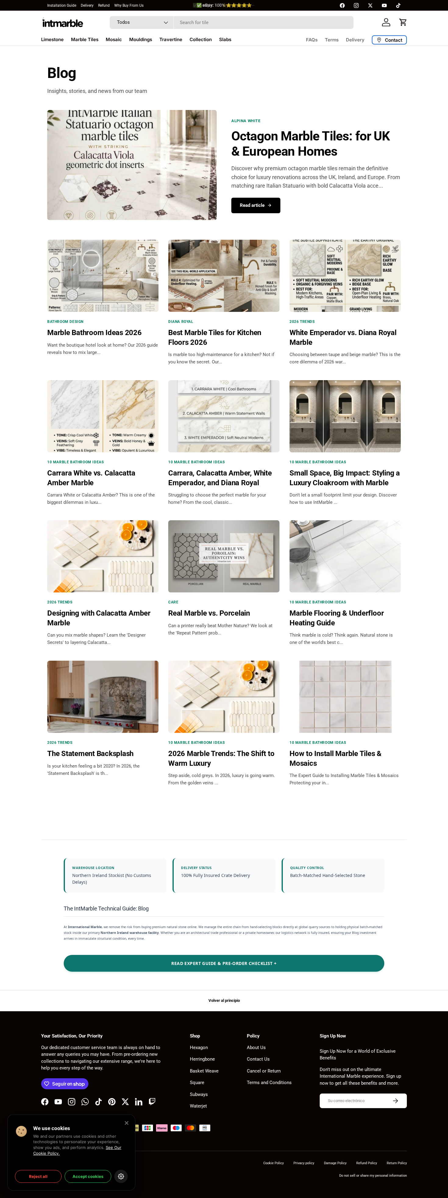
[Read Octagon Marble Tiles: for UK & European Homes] (132, 165)
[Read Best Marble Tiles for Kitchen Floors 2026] (223, 276)
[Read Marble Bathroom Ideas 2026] (102, 276)
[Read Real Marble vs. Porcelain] (223, 556)
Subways (199, 1094)
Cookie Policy (273, 1163)
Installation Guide (61, 5)
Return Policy (397, 1163)
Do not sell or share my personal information (373, 1176)
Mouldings (140, 39)
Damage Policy (335, 1163)
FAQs (312, 40)
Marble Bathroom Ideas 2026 (94, 332)
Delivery (87, 5)
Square (197, 1082)
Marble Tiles (84, 39)
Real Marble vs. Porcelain (209, 613)
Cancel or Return (264, 1071)
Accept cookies (88, 1176)
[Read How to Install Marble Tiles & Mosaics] (345, 697)
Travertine (170, 39)
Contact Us (258, 1059)
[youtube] (384, 5)
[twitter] (370, 5)
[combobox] (232, 22)
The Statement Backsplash (90, 754)
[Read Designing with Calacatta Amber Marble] (102, 556)
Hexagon (199, 1047)
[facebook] (342, 5)
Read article (252, 205)
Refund (104, 5)
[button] (403, 22)
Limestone (52, 39)
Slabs (225, 39)
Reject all (38, 1176)
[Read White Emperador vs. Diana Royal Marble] (345, 276)
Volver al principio (224, 1000)
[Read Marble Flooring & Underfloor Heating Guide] (345, 556)
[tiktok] (398, 5)
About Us (256, 1047)
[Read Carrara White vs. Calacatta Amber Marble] (102, 416)
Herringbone (202, 1059)
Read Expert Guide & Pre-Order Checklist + (223, 963)
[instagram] (356, 5)
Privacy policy (303, 1163)
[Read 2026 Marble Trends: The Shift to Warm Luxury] (223, 697)
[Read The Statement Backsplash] (102, 697)
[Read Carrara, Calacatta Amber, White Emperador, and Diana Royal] (223, 416)
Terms (332, 40)
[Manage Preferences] (121, 1176)
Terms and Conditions (269, 1082)
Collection (201, 39)
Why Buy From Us (129, 5)
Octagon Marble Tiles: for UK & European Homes (310, 144)
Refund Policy (366, 1163)
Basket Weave (204, 1071)
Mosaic (114, 39)
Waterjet (198, 1106)
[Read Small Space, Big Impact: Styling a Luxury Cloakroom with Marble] (345, 416)
